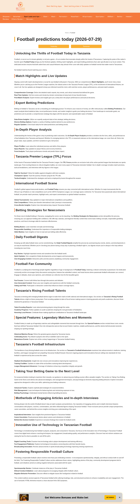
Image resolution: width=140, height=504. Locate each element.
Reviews (6, 19)
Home (67, 32)
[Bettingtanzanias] (20, 6)
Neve (17, 501)
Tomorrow (86, 46)
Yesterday (53, 46)
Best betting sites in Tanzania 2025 (79, 6)
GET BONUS (110, 497)
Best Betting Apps (54, 6)
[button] (10, 16)
